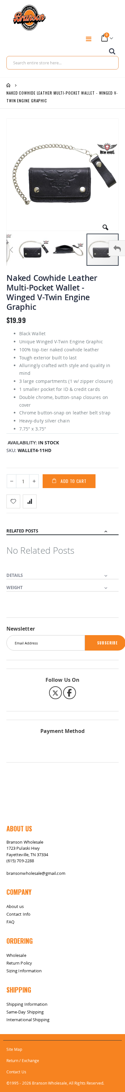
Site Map (14, 1049)
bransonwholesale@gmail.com (35, 873)
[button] (105, 225)
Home (8, 85)
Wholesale (16, 955)
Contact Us (16, 1071)
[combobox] (62, 62)
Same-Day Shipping (25, 1012)
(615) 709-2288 (20, 861)
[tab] (62, 529)
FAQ (10, 922)
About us (15, 906)
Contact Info (18, 914)
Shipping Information (26, 1004)
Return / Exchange (22, 1060)
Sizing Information (24, 971)
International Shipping (27, 1020)
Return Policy (19, 963)
